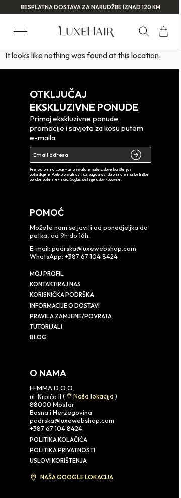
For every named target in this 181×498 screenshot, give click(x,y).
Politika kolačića (58, 439)
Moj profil (47, 273)
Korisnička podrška (62, 294)
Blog (38, 337)
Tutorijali (46, 326)
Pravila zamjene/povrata (71, 316)
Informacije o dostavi (65, 305)
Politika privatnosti (62, 450)
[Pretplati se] (136, 155)
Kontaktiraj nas (55, 284)
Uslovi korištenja (58, 460)
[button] (144, 31)
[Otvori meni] (20, 31)
